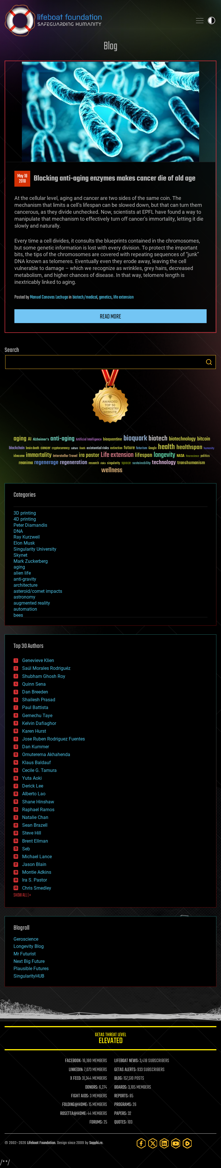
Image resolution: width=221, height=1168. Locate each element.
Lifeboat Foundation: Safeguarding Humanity (96, 20)
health (166, 447)
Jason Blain (34, 864)
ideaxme (19, 456)
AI (29, 439)
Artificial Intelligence (89, 440)
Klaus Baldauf (36, 762)
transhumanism (191, 463)
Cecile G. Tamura (39, 770)
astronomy (24, 597)
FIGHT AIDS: (80, 1096)
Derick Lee (32, 786)
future (129, 448)
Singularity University (35, 549)
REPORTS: (121, 1096)
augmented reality (32, 603)
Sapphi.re (95, 1143)
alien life (22, 573)
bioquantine (112, 439)
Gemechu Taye (37, 715)
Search (209, 362)
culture (74, 448)
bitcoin (203, 439)
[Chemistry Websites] (110, 398)
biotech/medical (85, 297)
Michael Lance (37, 856)
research (94, 463)
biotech (157, 439)
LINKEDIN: (76, 1070)
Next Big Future (29, 961)
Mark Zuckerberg (31, 561)
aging (20, 439)
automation (25, 609)
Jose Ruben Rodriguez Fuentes (53, 739)
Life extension (117, 455)
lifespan (143, 455)
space (126, 462)
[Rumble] (187, 1143)
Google (152, 448)
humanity (209, 448)
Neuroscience (192, 456)
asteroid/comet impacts (38, 591)
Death (82, 448)
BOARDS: (120, 1087)
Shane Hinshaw (38, 802)
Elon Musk (24, 543)
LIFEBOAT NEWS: (126, 1061)
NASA (180, 456)
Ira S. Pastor (34, 880)
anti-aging (62, 439)
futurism (141, 449)
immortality (39, 455)
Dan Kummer (35, 746)
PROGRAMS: (123, 1105)
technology (164, 463)
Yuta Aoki (32, 778)
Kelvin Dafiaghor (39, 723)
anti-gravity (25, 579)
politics (205, 456)
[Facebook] (141, 1143)
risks (103, 463)
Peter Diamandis (30, 525)
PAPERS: (120, 1114)
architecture (25, 585)
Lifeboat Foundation (41, 1143)
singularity (113, 463)
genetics (105, 297)
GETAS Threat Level (110, 1039)
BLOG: (118, 1078)
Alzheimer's (41, 440)
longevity (164, 455)
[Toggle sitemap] (199, 20)
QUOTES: (120, 1122)
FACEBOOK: (73, 1061)
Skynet (20, 555)
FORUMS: (96, 1122)
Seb (26, 849)
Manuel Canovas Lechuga (49, 297)
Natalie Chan (35, 817)
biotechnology (182, 439)
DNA (18, 531)
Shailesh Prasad (38, 699)
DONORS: (91, 1087)
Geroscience (26, 939)
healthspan (189, 447)
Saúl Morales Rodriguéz (46, 668)
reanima (26, 463)
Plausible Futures (31, 968)
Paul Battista (35, 707)
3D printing (25, 513)
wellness (111, 470)
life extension (123, 297)
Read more (110, 317)
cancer (45, 448)
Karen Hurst (34, 731)
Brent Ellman (35, 841)
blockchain (16, 448)
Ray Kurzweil (27, 537)
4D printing (25, 519)
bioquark (135, 438)
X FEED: (75, 1078)
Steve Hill (31, 833)
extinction (116, 448)
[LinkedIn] (164, 1143)
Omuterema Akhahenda (46, 754)
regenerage (46, 463)
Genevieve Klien (38, 660)
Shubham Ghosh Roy (43, 676)
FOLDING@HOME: (75, 1105)
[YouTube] (175, 1143)
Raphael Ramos (38, 809)
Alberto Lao (33, 793)
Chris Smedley (36, 888)
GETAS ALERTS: (125, 1070)
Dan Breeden (35, 692)
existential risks (98, 448)
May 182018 (22, 179)
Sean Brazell (34, 825)
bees (18, 615)
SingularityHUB (29, 976)
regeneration (73, 462)
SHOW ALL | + (22, 895)
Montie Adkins (36, 872)
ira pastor (89, 455)
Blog (110, 46)
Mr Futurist (25, 954)
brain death (32, 448)
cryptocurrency (61, 448)
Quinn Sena (34, 684)
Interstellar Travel (65, 456)
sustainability (141, 464)
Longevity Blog (29, 946)
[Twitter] (152, 1143)
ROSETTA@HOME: (73, 1114)
